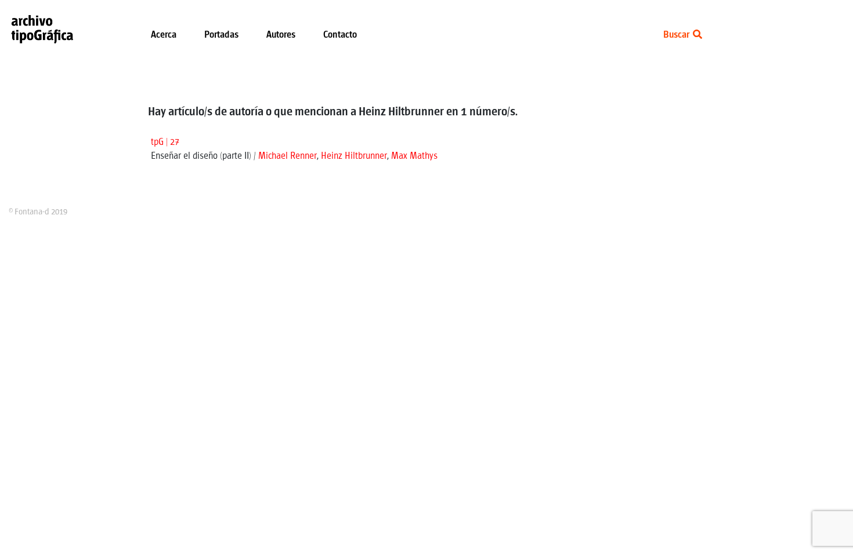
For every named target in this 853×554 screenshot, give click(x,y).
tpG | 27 (165, 142)
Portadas (221, 35)
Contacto (340, 35)
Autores (280, 35)
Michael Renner (287, 156)
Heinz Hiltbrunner (354, 156)
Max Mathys (414, 156)
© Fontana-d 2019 (38, 212)
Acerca (163, 35)
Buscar (677, 35)
